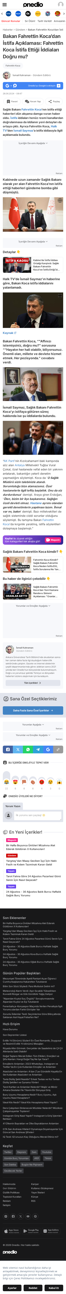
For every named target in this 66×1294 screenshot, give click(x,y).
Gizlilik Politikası (11, 1192)
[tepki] (6, 782)
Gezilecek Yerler (13, 1170)
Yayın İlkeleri (38, 1192)
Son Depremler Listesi (15, 1035)
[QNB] (48, 13)
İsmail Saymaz (23, 130)
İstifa (13, 118)
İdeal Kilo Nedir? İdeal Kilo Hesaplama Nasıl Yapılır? (30, 1102)
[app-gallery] (52, 1231)
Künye (34, 1196)
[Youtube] (28, 1216)
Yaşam (11, 871)
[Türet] (57, 13)
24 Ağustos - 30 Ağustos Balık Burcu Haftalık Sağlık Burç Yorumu (33, 893)
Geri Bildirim (9, 1188)
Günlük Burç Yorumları (16, 1158)
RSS (33, 1201)
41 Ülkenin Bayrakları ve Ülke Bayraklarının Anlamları (31, 1123)
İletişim (7, 1205)
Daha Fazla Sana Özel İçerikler (31, 710)
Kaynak (8, 333)
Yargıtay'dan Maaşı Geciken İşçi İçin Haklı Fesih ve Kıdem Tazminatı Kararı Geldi (31, 862)
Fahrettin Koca (13, 65)
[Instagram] (6, 1216)
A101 (36, 1158)
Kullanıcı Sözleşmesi (42, 1188)
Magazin (12, 840)
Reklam (7, 1201)
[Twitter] (21, 1216)
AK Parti (9, 461)
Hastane (36, 503)
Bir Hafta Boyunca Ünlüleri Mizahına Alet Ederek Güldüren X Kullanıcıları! (30, 847)
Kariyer (35, 1184)
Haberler (8, 29)
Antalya (20, 465)
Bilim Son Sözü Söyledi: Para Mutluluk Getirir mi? (29, 986)
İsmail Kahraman (32, 75)
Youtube (46, 1152)
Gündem (20, 29)
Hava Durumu (10, 1029)
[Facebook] (13, 1216)
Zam (34, 1152)
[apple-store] (12, 1231)
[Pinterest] (35, 1216)
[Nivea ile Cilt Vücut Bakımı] (8, 13)
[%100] (38, 13)
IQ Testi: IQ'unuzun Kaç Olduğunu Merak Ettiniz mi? (30, 1136)
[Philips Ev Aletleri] (18, 13)
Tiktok (48, 1158)
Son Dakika (10, 1164)
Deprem (21, 1152)
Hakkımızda (9, 1184)
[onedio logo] (31, 1252)
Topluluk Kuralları (12, 1196)
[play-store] (32, 1231)
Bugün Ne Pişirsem (32, 1164)
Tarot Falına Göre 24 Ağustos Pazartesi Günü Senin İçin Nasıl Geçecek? (33, 878)
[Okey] (28, 13)
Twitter (8, 1152)
